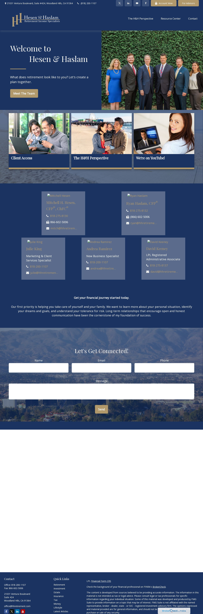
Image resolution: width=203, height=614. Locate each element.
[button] (140, 18)
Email (101, 360)
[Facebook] (145, 3)
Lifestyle (58, 607)
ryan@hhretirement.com (144, 223)
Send (101, 409)
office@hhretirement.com (17, 606)
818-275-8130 (59, 216)
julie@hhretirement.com (44, 273)
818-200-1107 (39, 266)
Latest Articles (61, 611)
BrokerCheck (159, 586)
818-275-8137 (159, 265)
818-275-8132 (139, 211)
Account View (166, 3)
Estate (57, 592)
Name (39, 360)
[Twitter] (119, 3)
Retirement (59, 584)
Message (102, 381)
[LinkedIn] (128, 3)
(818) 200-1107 (88, 3)
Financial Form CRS (101, 581)
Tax (55, 599)
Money (57, 603)
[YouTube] (137, 3)
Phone (164, 360)
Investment (59, 588)
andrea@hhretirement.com (104, 268)
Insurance (59, 596)
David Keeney (157, 248)
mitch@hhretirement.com (64, 228)
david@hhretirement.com (164, 271)
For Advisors (188, 3)
